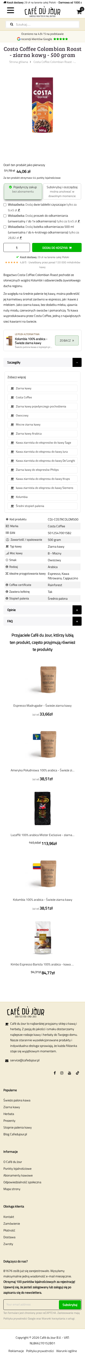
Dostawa (9, 1237)
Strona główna (18, 61)
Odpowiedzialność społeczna (22, 1182)
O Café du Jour (12, 1161)
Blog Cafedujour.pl (15, 1134)
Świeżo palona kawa (16, 1100)
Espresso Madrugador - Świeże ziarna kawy (42, 705)
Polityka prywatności (15, 1319)
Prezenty (9, 1120)
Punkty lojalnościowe (17, 1168)
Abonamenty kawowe (18, 1175)
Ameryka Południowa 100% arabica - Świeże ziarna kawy (42, 770)
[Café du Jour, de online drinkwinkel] (43, 11)
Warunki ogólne (66, 1350)
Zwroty (8, 1243)
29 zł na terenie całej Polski (44, 257)
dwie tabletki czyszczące (50, 204)
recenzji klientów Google (37, 39)
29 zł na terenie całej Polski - (45, 2)
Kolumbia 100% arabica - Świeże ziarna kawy (42, 899)
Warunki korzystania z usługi (58, 1319)
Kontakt (8, 1216)
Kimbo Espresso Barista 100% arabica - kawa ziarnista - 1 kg (42, 964)
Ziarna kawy (11, 1107)
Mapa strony (11, 1188)
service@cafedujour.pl (24, 1060)
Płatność (9, 1230)
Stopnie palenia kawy (17, 1127)
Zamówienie (11, 1223)
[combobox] (42, 24)
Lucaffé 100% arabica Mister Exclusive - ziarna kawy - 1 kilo (42, 834)
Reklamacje (16, 1350)
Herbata (8, 1113)
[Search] (11, 24)
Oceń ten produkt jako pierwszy (24, 164)
